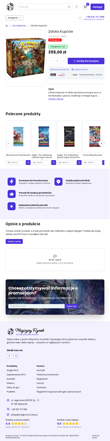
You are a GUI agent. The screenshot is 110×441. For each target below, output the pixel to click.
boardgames (19, 25)
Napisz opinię (14, 241)
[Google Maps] (8, 402)
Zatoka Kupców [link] (39, 25)
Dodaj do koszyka (88, 61)
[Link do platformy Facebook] (9, 355)
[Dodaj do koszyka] (28, 162)
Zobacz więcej (55, 98)
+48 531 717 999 (19, 409)
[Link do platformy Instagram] (16, 355)
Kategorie (13, 17)
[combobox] (15, 162)
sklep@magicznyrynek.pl (24, 414)
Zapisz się (71, 306)
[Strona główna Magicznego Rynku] (7, 26)
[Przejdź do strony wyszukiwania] (76, 7)
